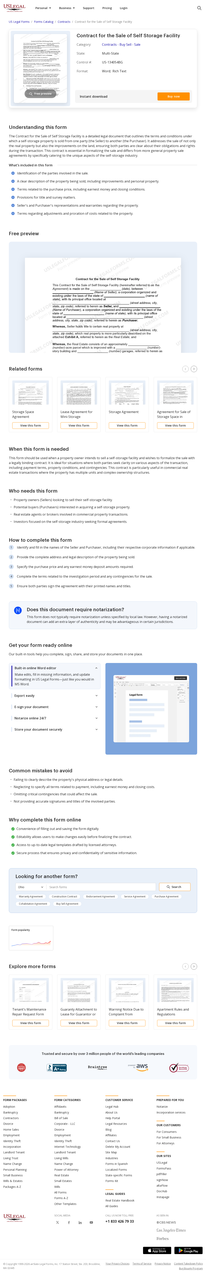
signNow (162, 1180)
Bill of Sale (61, 1118)
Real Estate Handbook (119, 1200)
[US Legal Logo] (14, 1217)
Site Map (111, 1152)
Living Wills (61, 1158)
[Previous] (185, 369)
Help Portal (112, 1118)
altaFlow (162, 1185)
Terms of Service (142, 1263)
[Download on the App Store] (157, 1250)
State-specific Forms (118, 1175)
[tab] (55, 676)
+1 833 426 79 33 (119, 1221)
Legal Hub (111, 1106)
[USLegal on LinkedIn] (80, 1222)
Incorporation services (171, 1112)
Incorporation (12, 1147)
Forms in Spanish (116, 1164)
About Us (111, 1112)
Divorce (8, 1124)
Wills (57, 1187)
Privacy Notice (163, 1263)
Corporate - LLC (64, 1124)
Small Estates (63, 1181)
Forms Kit (111, 1181)
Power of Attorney (66, 1169)
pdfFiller (162, 1174)
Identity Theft (12, 1141)
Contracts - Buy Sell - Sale (121, 44)
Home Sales (11, 1129)
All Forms (60, 1192)
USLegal (162, 1162)
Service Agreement (134, 896)
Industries (111, 1158)
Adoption (9, 1106)
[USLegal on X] (57, 1222)
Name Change (12, 1164)
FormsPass (164, 1168)
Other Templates (65, 1204)
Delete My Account (117, 1147)
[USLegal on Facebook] (69, 1222)
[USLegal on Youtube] (91, 1222)
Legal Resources (116, 1124)
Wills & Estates (13, 1181)
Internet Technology (67, 1147)
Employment (11, 1135)
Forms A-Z (61, 1198)
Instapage (163, 1197)
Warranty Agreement (31, 896)
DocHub (162, 1191)
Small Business (13, 1175)
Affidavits (60, 1106)
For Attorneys (165, 1143)
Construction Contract (64, 896)
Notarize (162, 1106)
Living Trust (10, 1158)
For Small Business (169, 1137)
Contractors (11, 1118)
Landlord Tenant (14, 1152)
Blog (108, 1129)
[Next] (194, 369)
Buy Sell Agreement (67, 903)
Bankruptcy (10, 1112)
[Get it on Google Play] (188, 1250)
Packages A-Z (12, 1187)
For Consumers (167, 1132)
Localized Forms (116, 1169)
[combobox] (101, 887)
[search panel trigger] (199, 8)
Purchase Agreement (166, 896)
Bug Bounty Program (191, 1268)
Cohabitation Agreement (33, 903)
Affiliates (111, 1135)
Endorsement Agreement (100, 896)
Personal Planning (15, 1169)
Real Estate (61, 1175)
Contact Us (112, 1141)
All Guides (111, 1206)
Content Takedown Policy (188, 1263)
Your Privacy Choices (117, 1263)
